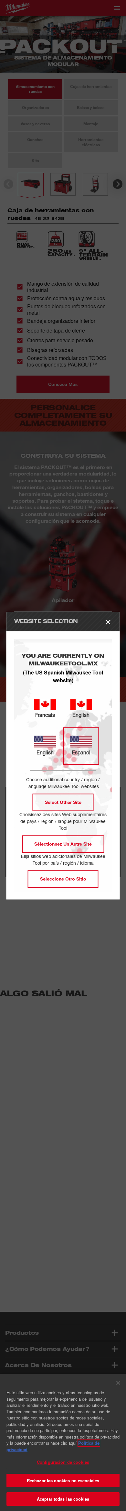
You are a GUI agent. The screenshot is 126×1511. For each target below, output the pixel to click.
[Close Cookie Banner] (118, 1383)
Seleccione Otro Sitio (63, 878)
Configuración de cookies (63, 1462)
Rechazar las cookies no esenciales (63, 1480)
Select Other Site (63, 802)
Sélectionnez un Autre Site (63, 844)
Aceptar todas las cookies (63, 1499)
